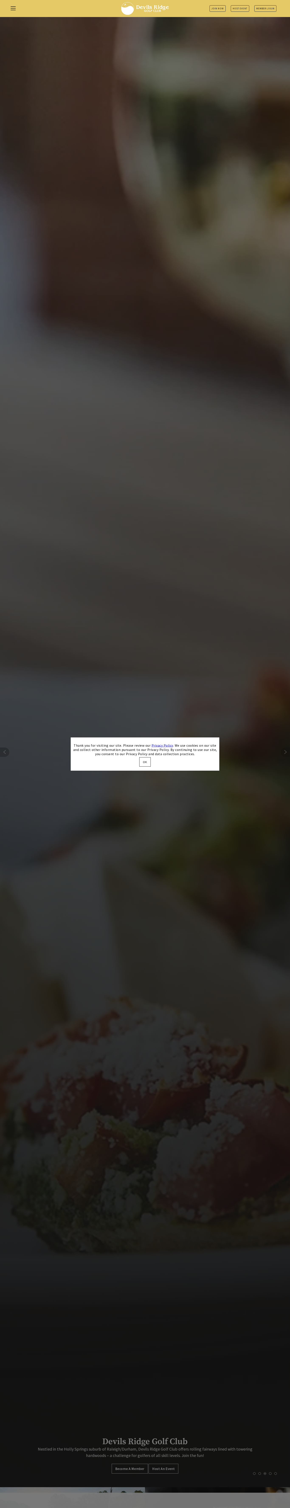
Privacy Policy (162, 745)
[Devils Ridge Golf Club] (145, 8)
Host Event (240, 8)
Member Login (265, 8)
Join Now (217, 8)
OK (145, 762)
